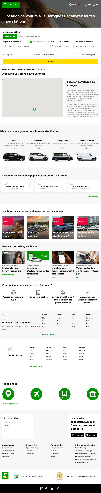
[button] (34, 109)
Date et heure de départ (59, 42)
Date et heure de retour (84, 42)
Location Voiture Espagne (26, 69)
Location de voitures (8, 69)
